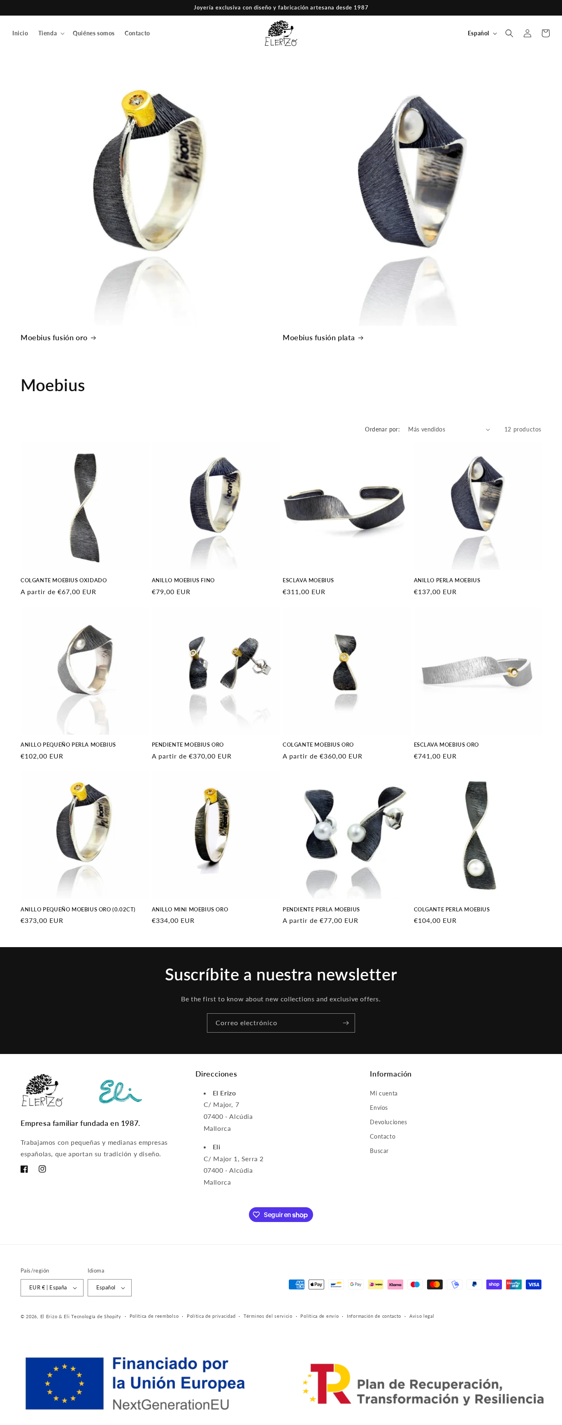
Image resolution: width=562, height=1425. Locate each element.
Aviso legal (421, 1316)
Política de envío (319, 1316)
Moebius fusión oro (54, 337)
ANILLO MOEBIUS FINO (183, 580)
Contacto (382, 1136)
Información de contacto (374, 1316)
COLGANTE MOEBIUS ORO (318, 744)
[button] (50, 33)
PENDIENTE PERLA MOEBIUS (321, 909)
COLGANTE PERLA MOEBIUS (452, 909)
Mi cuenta (383, 1093)
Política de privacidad (211, 1316)
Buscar (379, 1150)
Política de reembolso (154, 1316)
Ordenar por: (382, 429)
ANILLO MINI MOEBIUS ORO (190, 909)
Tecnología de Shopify (96, 1316)
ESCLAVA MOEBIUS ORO (446, 744)
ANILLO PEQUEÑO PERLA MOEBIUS (68, 744)
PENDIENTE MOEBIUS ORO (188, 744)
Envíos (379, 1107)
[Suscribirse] (346, 1023)
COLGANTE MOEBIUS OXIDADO (64, 580)
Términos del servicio (268, 1316)
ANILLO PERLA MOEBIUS (447, 580)
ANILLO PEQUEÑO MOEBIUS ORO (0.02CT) (78, 909)
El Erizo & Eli (55, 1316)
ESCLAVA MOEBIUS (308, 580)
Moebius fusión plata (319, 337)
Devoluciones (388, 1121)
